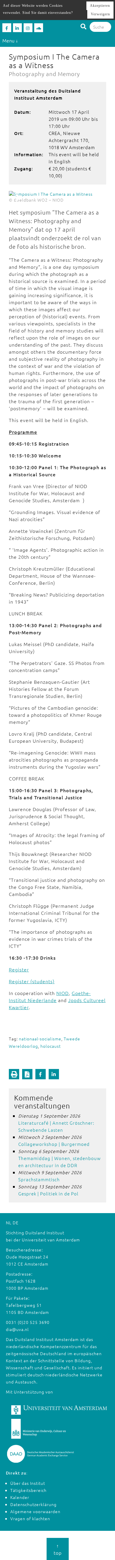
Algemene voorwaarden (35, 1511)
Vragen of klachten (30, 1518)
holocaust (50, 1046)
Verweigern (100, 14)
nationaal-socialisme (40, 1039)
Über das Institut (27, 1483)
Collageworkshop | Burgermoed (54, 1144)
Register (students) (32, 981)
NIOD (62, 993)
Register (19, 969)
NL (9, 1222)
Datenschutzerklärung (33, 1504)
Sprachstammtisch (39, 1179)
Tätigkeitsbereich (28, 1490)
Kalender (19, 1497)
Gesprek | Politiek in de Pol (48, 1193)
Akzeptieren (100, 6)
